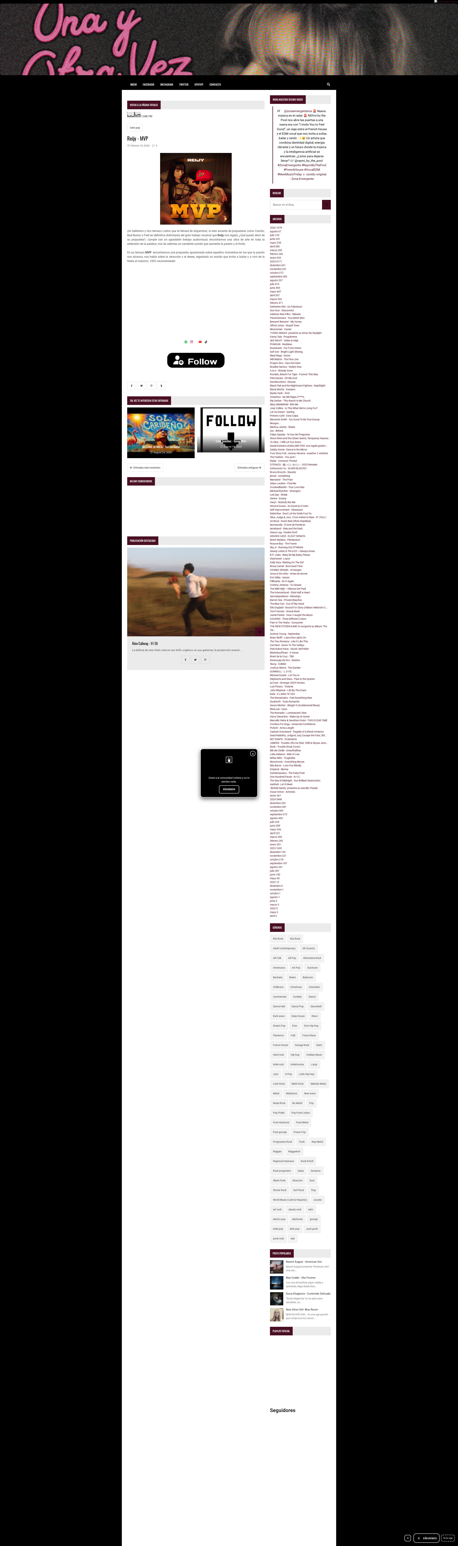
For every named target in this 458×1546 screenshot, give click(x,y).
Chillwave (278, 987)
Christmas (296, 987)
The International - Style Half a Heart (290, 592)
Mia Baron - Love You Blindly (285, 765)
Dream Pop (279, 1025)
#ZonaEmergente (289, 165)
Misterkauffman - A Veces (284, 652)
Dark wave (279, 1016)
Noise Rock (279, 1103)
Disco (315, 1016)
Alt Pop (292, 958)
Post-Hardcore (281, 1122)
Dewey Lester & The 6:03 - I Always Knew (292, 551)
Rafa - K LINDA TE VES (282, 694)
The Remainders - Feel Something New (291, 697)
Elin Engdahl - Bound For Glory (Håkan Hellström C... (299, 607)
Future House (280, 1045)
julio (274, 235)
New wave (310, 1093)
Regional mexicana (283, 1161)
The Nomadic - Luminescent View (288, 712)
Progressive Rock (282, 1141)
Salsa (301, 1170)
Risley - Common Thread (283, 460)
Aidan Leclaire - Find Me (283, 483)
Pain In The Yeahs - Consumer (286, 622)
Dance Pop (298, 1006)
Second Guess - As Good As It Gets (289, 506)
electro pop (279, 1219)
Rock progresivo (282, 1170)
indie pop (278, 1228)
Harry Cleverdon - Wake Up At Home (290, 716)
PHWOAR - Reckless (281, 344)
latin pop (135, 127)
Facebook (148, 84)
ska (293, 1238)
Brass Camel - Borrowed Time (286, 566)
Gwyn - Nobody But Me (282, 502)
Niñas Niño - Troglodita (282, 758)
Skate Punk (279, 1180)
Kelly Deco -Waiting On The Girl (287, 562)
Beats (292, 977)
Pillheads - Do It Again (282, 581)
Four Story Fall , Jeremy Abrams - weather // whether (299, 453)
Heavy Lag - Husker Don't (284, 532)
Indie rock (278, 1064)
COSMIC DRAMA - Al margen (285, 569)
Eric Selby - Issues (279, 577)
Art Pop (296, 967)
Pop (311, 1103)
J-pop (314, 1064)
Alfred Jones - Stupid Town (284, 325)
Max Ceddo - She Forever (301, 1277)
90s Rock (295, 938)
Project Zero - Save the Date (285, 363)
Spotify (198, 84)
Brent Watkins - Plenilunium (285, 539)
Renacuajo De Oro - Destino (285, 660)
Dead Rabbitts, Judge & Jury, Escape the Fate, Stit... (298, 735)
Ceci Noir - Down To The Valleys (287, 645)
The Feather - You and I (282, 457)
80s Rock (278, 938)
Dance (312, 996)
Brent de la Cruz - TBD (282, 656)
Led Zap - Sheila (278, 494)
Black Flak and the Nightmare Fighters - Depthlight (297, 385)
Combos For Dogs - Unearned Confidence (292, 724)
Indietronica (297, 1064)
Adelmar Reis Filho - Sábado (285, 314)
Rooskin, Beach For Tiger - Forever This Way (294, 374)
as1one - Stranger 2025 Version (287, 682)
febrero (276, 254)
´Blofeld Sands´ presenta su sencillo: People (294, 788)
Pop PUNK (279, 1112)
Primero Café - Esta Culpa (284, 415)
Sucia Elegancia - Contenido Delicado (308, 1293)
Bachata (277, 977)
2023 (276, 848)
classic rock (294, 1209)
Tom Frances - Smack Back (285, 611)
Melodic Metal (318, 1083)
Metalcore (291, 1093)
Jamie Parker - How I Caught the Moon (291, 615)
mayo (275, 242)
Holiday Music (314, 1054)
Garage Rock (302, 1045)
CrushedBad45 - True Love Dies (287, 487)
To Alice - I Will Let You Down (285, 442)
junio (275, 238)
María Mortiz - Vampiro (282, 389)
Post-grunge (280, 1132)
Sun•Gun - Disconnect (282, 310)
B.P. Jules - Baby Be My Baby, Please (290, 554)
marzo (276, 250)
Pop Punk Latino (300, 1112)
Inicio (133, 84)
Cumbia (297, 996)
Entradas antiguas (248, 467)
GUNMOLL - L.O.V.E (281, 671)
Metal (276, 1093)
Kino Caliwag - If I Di (145, 643)
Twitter (184, 84)
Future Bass (309, 1035)
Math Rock (298, 1083)
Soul (312, 1180)
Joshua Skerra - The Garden (285, 667)
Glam (319, 1045)
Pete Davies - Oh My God (283, 378)
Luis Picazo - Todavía (281, 686)
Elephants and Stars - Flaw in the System (292, 679)
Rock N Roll (307, 1161)
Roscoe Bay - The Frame (283, 543)
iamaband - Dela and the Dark (286, 528)
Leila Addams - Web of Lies (284, 754)
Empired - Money (279, 769)
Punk (302, 1141)
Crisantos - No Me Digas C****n (287, 396)
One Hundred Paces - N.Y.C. (285, 776)
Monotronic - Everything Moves (287, 761)
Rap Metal (317, 1141)
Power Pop (300, 1132)
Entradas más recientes (146, 467)
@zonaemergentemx (298, 111)
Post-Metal (302, 1122)
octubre (276, 272)
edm (310, 1209)
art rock (277, 1209)
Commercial (279, 996)
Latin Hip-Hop (306, 1074)
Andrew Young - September (285, 633)
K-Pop (288, 1074)
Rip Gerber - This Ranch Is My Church (290, 400)
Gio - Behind (276, 430)
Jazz (275, 1074)
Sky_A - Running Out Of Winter (286, 547)
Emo (294, 1025)
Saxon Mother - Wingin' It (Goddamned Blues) (295, 705)
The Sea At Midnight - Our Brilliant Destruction (295, 780)
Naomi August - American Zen (304, 1261)
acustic (318, 1199)
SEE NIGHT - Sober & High (284, 340)
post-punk (312, 1228)
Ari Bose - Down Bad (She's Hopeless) (290, 521)
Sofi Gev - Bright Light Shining (286, 351)
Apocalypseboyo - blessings (285, 596)
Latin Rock (279, 1083)
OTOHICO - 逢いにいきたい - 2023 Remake (293, 464)
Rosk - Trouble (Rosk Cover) (285, 746)
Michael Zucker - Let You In (284, 675)
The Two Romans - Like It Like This (289, 641)
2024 (276, 799)
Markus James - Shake (282, 427)
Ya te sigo (448, 1538)
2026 (276, 227)
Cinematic (314, 987)
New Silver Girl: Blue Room (302, 1309)
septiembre (278, 276)
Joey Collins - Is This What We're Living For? (294, 408)
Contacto (215, 84)
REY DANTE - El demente (283, 739)
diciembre (278, 265)
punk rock (278, 1238)
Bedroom (308, 977)
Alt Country (308, 948)
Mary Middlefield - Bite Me (284, 404)
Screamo (316, 1170)
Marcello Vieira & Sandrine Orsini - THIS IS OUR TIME (298, 720)
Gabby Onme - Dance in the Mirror (288, 449)
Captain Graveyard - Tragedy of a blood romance (297, 731)
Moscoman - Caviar (280, 329)
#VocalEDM (312, 169)
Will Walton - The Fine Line (284, 359)
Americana (279, 967)
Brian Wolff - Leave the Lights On (288, 637)
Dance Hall (279, 1006)
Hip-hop (295, 1054)
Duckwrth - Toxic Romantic (284, 701)
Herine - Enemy (278, 498)
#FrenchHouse (293, 169)
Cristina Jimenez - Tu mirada (285, 585)
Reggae (277, 1151)
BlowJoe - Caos (278, 709)
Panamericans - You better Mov (287, 317)
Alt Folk (277, 958)
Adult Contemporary (284, 948)
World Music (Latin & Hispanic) (290, 1199)
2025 (276, 261)
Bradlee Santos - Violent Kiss (285, 366)
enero (275, 257)
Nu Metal (297, 1103)
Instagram (166, 84)
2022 (274, 882)
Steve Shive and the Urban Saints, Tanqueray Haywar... (300, 438)
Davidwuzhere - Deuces (283, 381)
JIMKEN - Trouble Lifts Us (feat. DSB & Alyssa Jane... (299, 742)
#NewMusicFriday (289, 174)
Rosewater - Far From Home (285, 348)
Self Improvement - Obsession (286, 509)
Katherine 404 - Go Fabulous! (286, 306)
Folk (293, 1035)
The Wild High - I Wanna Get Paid (288, 588)
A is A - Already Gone (281, 370)
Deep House (298, 1016)
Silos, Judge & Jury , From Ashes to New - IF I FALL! (298, 517)
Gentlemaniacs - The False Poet (287, 773)
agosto (275, 231)
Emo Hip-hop (311, 1025)
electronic (297, 1219)
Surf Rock (298, 1190)
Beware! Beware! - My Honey (286, 321)
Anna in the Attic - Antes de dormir (289, 573)
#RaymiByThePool (314, 165)
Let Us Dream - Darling (282, 411)
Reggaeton (294, 1151)
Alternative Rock (312, 958)
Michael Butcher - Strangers (285, 490)
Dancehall (316, 1006)
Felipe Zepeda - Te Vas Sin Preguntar (290, 434)
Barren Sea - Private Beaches (286, 600)
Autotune (312, 967)
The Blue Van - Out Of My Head (287, 603)
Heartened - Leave (280, 558)
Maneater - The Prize (281, 479)
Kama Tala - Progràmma (283, 336)
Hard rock (278, 1054)
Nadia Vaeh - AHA (280, 393)
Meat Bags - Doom (280, 355)
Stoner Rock (279, 1190)
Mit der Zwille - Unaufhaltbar (285, 750)
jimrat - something (280, 475)
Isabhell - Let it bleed (281, 784)
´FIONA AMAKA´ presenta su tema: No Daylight (296, 333)
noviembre (278, 269)
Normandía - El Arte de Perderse (287, 524)
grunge (314, 1219)
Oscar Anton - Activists (282, 791)
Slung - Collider (278, 663)
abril (275, 246)
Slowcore (297, 1180)
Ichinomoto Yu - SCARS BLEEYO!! (288, 468)
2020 (274, 908)
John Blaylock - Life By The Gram (288, 690)
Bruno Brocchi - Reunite (283, 472)
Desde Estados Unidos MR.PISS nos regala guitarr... (299, 445)
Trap (313, 1190)
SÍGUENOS (229, 789)
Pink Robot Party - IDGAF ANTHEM (289, 648)
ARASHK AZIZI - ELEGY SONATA (287, 536)
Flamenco (278, 1035)
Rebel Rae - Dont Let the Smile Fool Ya (290, 513)
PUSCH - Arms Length (282, 727)
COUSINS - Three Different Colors (288, 618)
